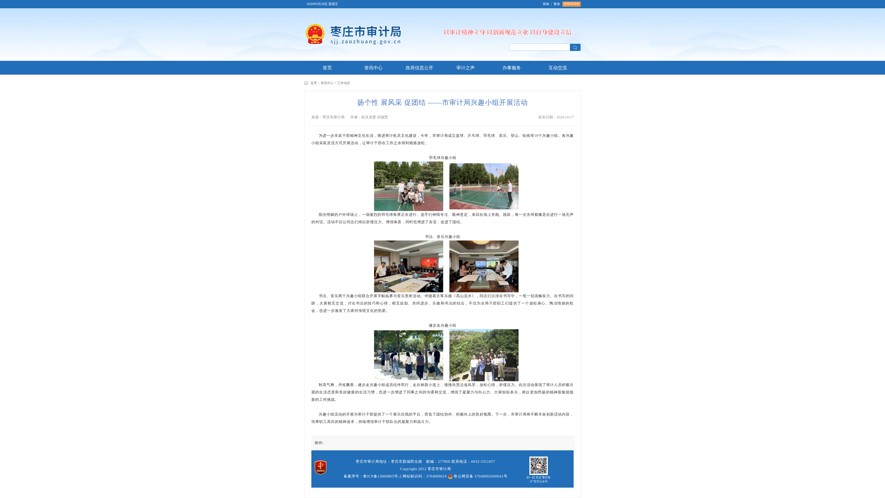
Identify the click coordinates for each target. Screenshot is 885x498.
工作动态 (343, 83)
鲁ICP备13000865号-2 (382, 476)
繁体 (557, 4)
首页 (313, 83)
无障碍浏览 (571, 4)
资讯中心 (327, 83)
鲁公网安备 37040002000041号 (480, 476)
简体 (546, 4)
